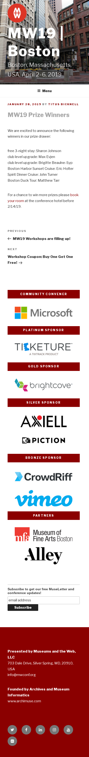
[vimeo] (43, 506)
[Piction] (43, 448)
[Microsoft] (43, 320)
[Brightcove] (43, 392)
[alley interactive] (43, 563)
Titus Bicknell (63, 104)
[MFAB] (43, 542)
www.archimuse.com (24, 701)
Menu (47, 91)
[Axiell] (43, 429)
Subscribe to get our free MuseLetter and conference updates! (41, 591)
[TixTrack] (43, 356)
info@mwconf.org (22, 675)
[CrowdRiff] (43, 484)
